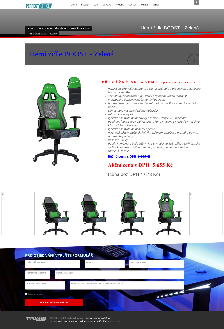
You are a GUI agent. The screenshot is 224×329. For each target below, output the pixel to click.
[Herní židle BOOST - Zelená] (56, 213)
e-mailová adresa (138, 262)
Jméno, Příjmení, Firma (36, 262)
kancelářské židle (100, 321)
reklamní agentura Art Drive (97, 317)
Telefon (89, 262)
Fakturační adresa (64, 273)
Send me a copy (36, 294)
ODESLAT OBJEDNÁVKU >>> (54, 302)
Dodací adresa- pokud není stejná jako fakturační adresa (97, 283)
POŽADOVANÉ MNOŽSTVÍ (36, 273)
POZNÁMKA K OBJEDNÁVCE (37, 283)
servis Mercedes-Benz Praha (71, 321)
